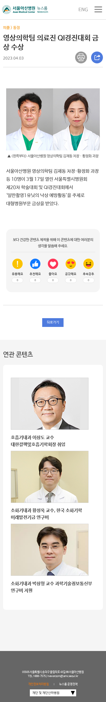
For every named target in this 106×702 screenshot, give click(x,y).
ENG (83, 9)
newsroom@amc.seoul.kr (63, 676)
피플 (6, 28)
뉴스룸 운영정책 (68, 684)
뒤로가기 (53, 322)
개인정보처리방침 (38, 684)
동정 (16, 28)
